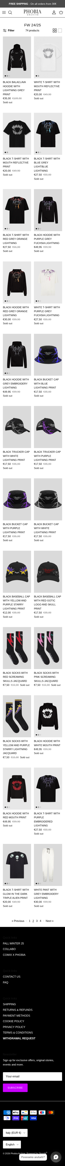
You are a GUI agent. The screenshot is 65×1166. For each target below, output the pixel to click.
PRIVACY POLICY (14, 1027)
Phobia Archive (18, 1153)
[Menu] (4, 12)
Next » (49, 920)
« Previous (18, 920)
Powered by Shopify (36, 1153)
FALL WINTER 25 (13, 943)
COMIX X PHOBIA (14, 954)
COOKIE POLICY (13, 1021)
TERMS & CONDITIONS (18, 1032)
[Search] (12, 12)
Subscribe (15, 1087)
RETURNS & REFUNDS (17, 1009)
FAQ (5, 982)
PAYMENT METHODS (16, 1015)
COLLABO (9, 949)
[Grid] (55, 30)
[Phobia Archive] (32, 12)
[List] (60, 30)
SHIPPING (9, 1004)
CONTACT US (11, 976)
